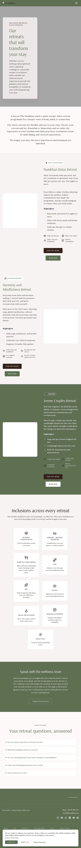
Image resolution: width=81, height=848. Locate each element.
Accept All (11, 842)
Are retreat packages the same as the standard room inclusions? (32, 757)
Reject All (25, 842)
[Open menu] (76, 3)
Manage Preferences (39, 842)
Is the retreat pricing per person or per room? (25, 765)
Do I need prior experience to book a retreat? (25, 742)
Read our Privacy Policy (12, 838)
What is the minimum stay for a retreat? (22, 750)
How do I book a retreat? (17, 773)
